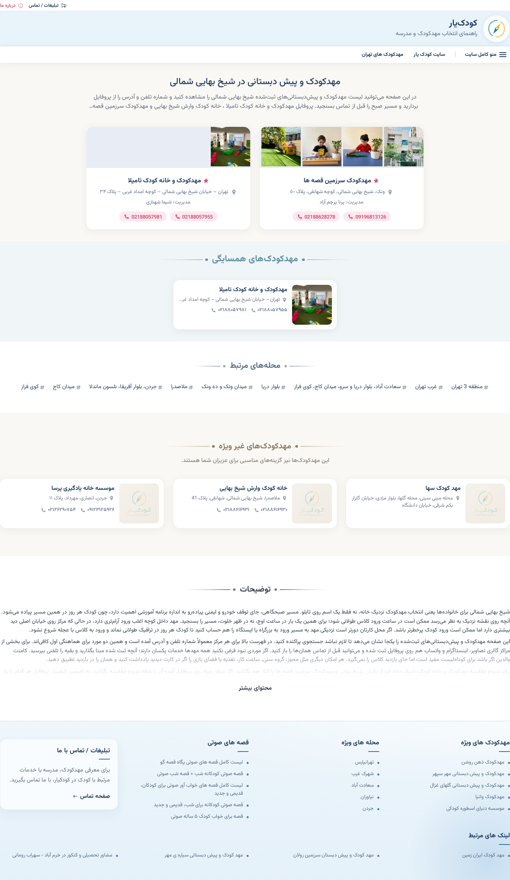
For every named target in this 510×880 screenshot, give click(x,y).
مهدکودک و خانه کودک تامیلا (164, 181)
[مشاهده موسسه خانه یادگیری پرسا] (139, 503)
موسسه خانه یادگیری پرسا (82, 488)
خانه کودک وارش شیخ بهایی (253, 488)
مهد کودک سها (443, 488)
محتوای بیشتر (255, 688)
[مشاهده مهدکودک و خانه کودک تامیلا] (312, 305)
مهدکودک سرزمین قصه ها (337, 181)
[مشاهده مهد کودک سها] (485, 503)
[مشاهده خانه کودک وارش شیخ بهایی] (312, 503)
